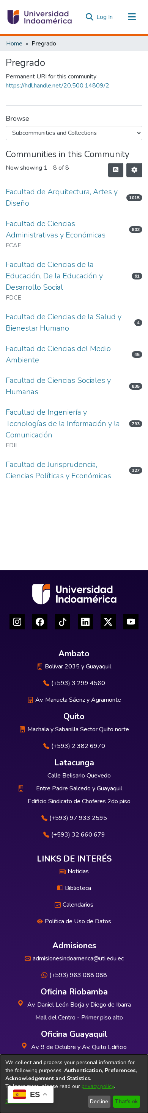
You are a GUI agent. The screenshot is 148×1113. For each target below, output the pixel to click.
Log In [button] (104, 17)
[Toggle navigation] (131, 17)
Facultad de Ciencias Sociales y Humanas (58, 386)
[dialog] (74, 1084)
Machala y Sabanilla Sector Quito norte (78, 729)
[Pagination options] (134, 170)
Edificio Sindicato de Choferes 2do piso (79, 801)
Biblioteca (78, 888)
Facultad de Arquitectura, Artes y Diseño (62, 197)
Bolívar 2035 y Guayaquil (78, 666)
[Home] (39, 17)
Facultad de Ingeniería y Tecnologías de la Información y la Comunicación (63, 423)
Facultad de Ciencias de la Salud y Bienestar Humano (63, 322)
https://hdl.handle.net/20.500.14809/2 (57, 85)
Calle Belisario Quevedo (79, 775)
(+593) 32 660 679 (78, 834)
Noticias (78, 871)
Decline (99, 1101)
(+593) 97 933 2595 (78, 818)
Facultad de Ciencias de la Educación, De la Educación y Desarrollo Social (54, 275)
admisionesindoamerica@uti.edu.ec (78, 958)
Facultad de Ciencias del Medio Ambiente (58, 354)
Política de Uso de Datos (78, 921)
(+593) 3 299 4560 (78, 683)
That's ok (126, 1101)
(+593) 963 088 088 (78, 975)
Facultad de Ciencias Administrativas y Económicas (55, 229)
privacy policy (98, 1086)
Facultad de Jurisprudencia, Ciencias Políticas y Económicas (58, 470)
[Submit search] (89, 17)
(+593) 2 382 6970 (78, 746)
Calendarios (78, 905)
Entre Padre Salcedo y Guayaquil (79, 788)
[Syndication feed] (115, 170)
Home (14, 43)
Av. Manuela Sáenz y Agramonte (78, 700)
